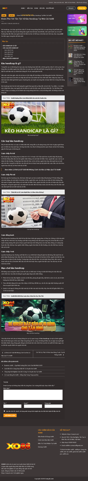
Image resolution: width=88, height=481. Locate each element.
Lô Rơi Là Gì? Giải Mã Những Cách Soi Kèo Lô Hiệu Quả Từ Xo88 (36, 169)
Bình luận (6, 388)
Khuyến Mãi (50, 8)
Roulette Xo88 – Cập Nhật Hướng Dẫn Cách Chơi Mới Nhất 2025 (23, 365)
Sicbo (36, 8)
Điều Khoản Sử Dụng (82, 2)
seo (18, 23)
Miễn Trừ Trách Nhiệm (70, 2)
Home (3, 15)
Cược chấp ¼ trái (8, 50)
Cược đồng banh (8, 54)
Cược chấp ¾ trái (8, 52)
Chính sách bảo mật (59, 2)
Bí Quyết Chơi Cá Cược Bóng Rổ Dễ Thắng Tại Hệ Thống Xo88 (79, 80)
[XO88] (9, 8)
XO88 (22, 8)
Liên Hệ (51, 2)
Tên (4, 403)
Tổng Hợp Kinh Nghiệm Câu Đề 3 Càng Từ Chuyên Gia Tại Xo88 (23, 371)
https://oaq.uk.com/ (73, 434)
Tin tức (12, 15)
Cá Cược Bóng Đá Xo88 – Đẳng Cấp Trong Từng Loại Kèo (21, 375)
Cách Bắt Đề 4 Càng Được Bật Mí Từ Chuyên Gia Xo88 (20, 368)
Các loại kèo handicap (10, 48)
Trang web (48, 403)
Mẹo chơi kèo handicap (11, 58)
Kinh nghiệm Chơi (27, 15)
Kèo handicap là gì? (10, 45)
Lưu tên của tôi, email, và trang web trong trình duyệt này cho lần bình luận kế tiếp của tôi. (33, 411)
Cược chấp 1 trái (8, 56)
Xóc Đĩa (42, 8)
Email (26, 403)
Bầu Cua (30, 8)
